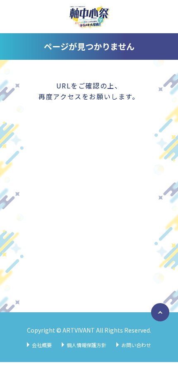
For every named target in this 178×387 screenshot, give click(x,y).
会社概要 (42, 344)
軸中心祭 (89, 16)
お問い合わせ (136, 344)
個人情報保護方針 (86, 344)
